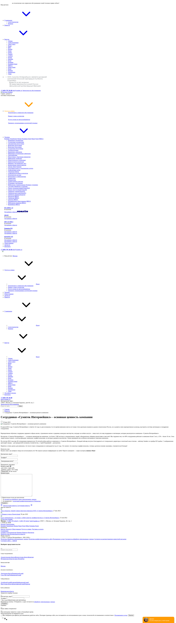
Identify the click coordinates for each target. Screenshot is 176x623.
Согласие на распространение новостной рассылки (110, 539)
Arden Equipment (13, 42)
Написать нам (5, 534)
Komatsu (10, 62)
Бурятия (13, 582)
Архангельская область (8, 557)
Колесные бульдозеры (15, 147)
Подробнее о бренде (10, 212)
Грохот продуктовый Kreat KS (17, 190)
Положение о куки (59, 539)
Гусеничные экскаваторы (16, 142)
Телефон (4, 457)
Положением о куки (121, 615)
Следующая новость (23, 505)
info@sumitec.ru (17, 90)
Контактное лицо (6, 454)
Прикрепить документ (8, 464)
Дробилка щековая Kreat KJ (16, 194)
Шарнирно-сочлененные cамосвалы (19, 153)
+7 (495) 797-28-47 (24, 521)
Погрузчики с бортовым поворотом (19, 157)
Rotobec (10, 70)
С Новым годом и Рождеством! (10, 514)
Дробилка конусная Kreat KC (17, 193)
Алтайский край (6, 582)
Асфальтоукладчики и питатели (18, 173)
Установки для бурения (15, 183)
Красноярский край (18, 584)
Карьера (10, 23)
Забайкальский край (22, 582)
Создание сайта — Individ (9, 540)
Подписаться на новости (17, 534)
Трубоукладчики (13, 150)
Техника (7, 137)
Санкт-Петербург (19, 559)
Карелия (31, 557)
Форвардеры (12, 180)
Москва (15, 256)
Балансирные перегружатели (17, 165)
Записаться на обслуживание (32, 90)
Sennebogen (11, 72)
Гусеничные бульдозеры (15, 148)
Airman (10, 41)
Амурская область (6, 573)
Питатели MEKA (13, 196)
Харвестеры (12, 178)
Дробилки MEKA (13, 198)
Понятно (131, 615)
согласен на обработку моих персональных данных (20, 499)
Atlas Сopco (11, 44)
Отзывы (3, 532)
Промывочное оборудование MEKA (19, 201)
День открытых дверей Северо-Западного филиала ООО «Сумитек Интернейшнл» (27, 511)
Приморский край (17, 573)
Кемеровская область (7, 591)
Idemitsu (10, 59)
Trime (9, 74)
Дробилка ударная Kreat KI (16, 191)
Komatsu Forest (12, 64)
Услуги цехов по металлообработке (19, 119)
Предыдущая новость (10, 505)
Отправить (4, 503)
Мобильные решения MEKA (17, 203)
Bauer (10, 46)
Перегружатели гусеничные (17, 160)
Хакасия (27, 584)
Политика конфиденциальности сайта (41, 539)
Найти (20, 406)
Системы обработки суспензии (17, 186)
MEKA (10, 65)
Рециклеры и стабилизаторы (17, 176)
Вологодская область (21, 557)
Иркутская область (6, 584)
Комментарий (5, 473)
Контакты (7, 246)
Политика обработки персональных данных (14, 539)
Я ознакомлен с (22, 501)
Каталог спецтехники (7, 524)
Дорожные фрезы (13, 171)
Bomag (10, 49)
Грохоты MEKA (13, 199)
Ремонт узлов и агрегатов (16, 116)
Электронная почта (7, 461)
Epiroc (10, 52)
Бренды (7, 39)
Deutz (10, 51)
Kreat (9, 60)
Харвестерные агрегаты (15, 181)
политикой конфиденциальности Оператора (27, 501)
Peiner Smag (11, 67)
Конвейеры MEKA (14, 204)
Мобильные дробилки (15, 158)
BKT (9, 47)
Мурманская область (7, 559)
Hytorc (10, 57)
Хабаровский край (15, 575)
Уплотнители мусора (14, 175)
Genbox (10, 56)
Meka (27, 526)
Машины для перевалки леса (17, 163)
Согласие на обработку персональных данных (79, 539)
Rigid (9, 69)
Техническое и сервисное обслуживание (20, 112)
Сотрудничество (13, 22)
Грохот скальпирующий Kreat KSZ (19, 188)
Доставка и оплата (10, 393)
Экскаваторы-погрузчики (16, 143)
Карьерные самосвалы (15, 152)
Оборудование (8, 243)
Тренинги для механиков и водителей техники (22, 123)
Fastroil (10, 54)
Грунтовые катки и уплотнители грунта (20, 168)
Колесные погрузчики (15, 145)
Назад (38, 284)
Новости (7, 25)
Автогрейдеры (12, 155)
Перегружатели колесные (16, 162)
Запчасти (7, 245)
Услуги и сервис (9, 111)
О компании (8, 20)
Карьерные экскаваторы (15, 140)
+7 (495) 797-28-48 (12, 521)
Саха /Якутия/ (5, 575)
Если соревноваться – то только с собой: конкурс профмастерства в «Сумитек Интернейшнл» (30, 517)
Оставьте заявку (6, 3)
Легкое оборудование (14, 166)
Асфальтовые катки (14, 170)
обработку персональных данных (44, 602)
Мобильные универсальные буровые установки (23, 185)
